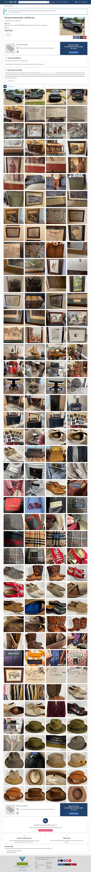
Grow (39, 865)
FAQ (36, 862)
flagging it (66, 842)
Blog (36, 866)
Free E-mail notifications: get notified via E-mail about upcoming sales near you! (45, 858)
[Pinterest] (70, 860)
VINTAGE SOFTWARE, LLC (25, 866)
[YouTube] (67, 860)
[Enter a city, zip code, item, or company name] (47, 2)
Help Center (48, 866)
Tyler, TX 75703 (18, 850)
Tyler (13, 852)
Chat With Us (23, 863)
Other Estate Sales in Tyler (16, 12)
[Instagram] (64, 860)
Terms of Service (49, 862)
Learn (36, 863)
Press (47, 865)
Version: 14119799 (22, 870)
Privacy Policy (49, 863)
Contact (37, 868)
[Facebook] (59, 860)
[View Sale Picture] (14, 97)
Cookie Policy (49, 868)
